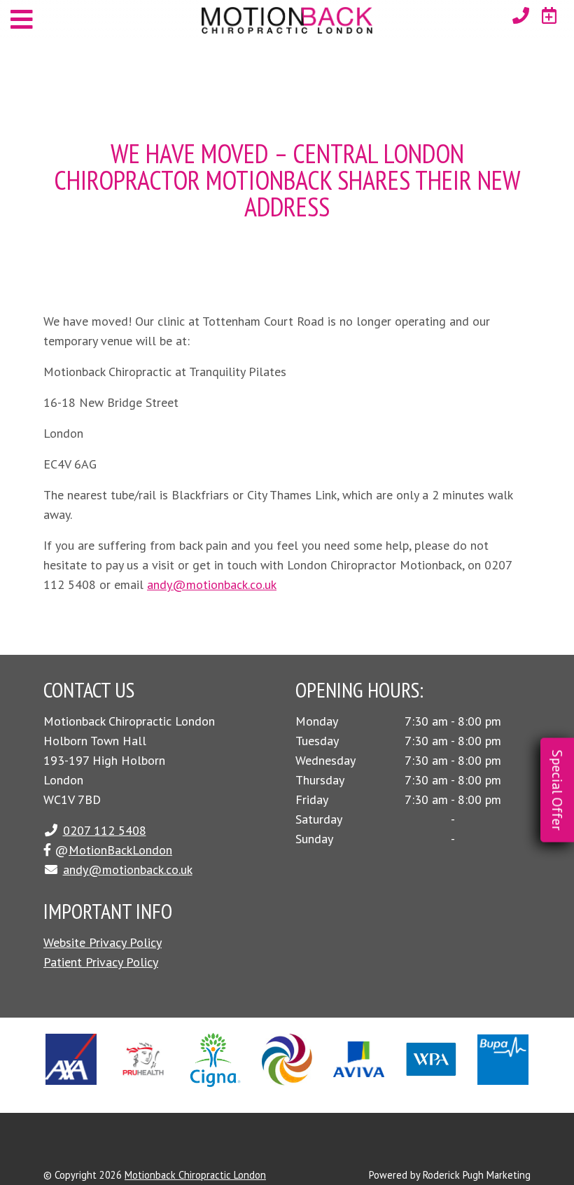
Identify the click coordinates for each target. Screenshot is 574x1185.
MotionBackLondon (120, 850)
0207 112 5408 (104, 830)
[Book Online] (549, 16)
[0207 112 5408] (520, 16)
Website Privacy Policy (102, 942)
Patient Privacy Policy (100, 962)
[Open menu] (21, 19)
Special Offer (557, 790)
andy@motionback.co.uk (211, 584)
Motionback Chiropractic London (195, 1174)
